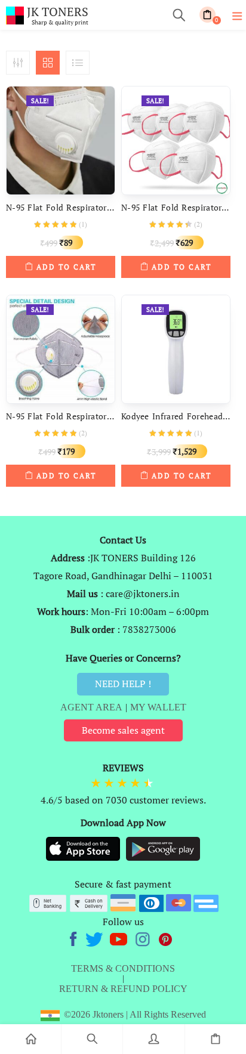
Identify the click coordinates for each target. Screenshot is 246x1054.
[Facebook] (75, 937)
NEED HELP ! (123, 683)
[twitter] (96, 937)
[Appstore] (84, 848)
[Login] (153, 1039)
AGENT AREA (91, 707)
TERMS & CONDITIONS (123, 968)
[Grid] (48, 63)
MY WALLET (158, 707)
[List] (78, 63)
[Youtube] (120, 937)
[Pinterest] (166, 937)
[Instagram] (143, 937)
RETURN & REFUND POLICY (123, 989)
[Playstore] (163, 848)
